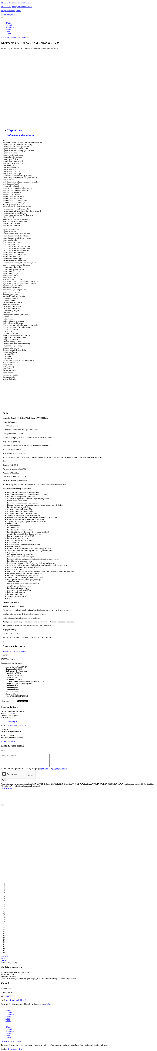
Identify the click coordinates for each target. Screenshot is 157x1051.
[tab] (80, 130)
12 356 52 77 (6, 3)
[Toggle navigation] (2, 17)
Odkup (8, 29)
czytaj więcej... (6, 788)
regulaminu (44, 769)
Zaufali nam (10, 27)
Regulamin (5, 1041)
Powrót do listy (15, 37)
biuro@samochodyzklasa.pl (22, 3)
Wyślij (4, 780)
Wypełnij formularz (8, 741)
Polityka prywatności (16, 1041)
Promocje (9, 25)
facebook (11, 11)
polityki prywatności (59, 769)
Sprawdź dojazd (11, 722)
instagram (4, 11)
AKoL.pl (47, 1004)
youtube (18, 11)
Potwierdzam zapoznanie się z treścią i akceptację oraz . (35, 769)
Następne (24, 37)
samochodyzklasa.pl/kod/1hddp (14, 651)
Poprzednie (5, 37)
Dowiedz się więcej (15, 1049)
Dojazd (3, 960)
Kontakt (8, 33)
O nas (8, 31)
